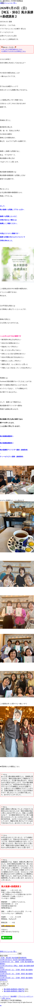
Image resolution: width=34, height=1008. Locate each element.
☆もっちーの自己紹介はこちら (11, 49)
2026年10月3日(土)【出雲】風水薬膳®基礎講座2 (16, 960)
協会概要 (14, 996)
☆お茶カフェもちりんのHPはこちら (13, 51)
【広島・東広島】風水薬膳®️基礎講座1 (13, 958)
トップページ (4, 996)
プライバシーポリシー (25, 996)
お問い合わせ (6, 998)
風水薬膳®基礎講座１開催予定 (14, 991)
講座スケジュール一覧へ (8, 3)
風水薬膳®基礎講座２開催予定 (14, 989)
